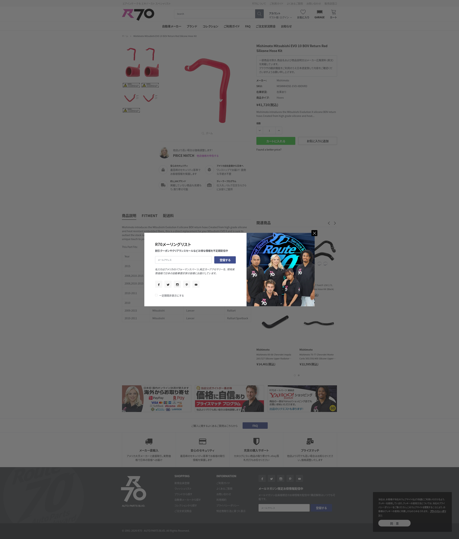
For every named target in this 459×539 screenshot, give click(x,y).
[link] (158, 284)
